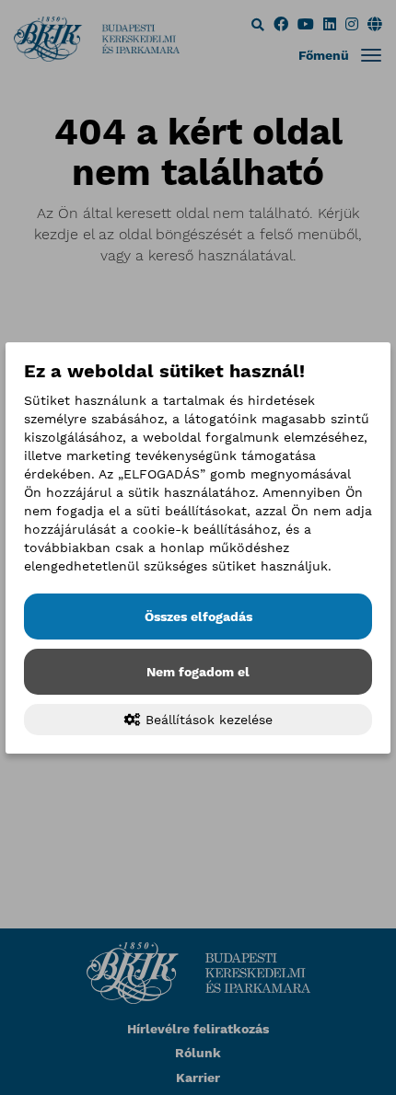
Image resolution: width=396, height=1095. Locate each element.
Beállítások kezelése (207, 719)
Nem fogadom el (198, 671)
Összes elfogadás (198, 616)
